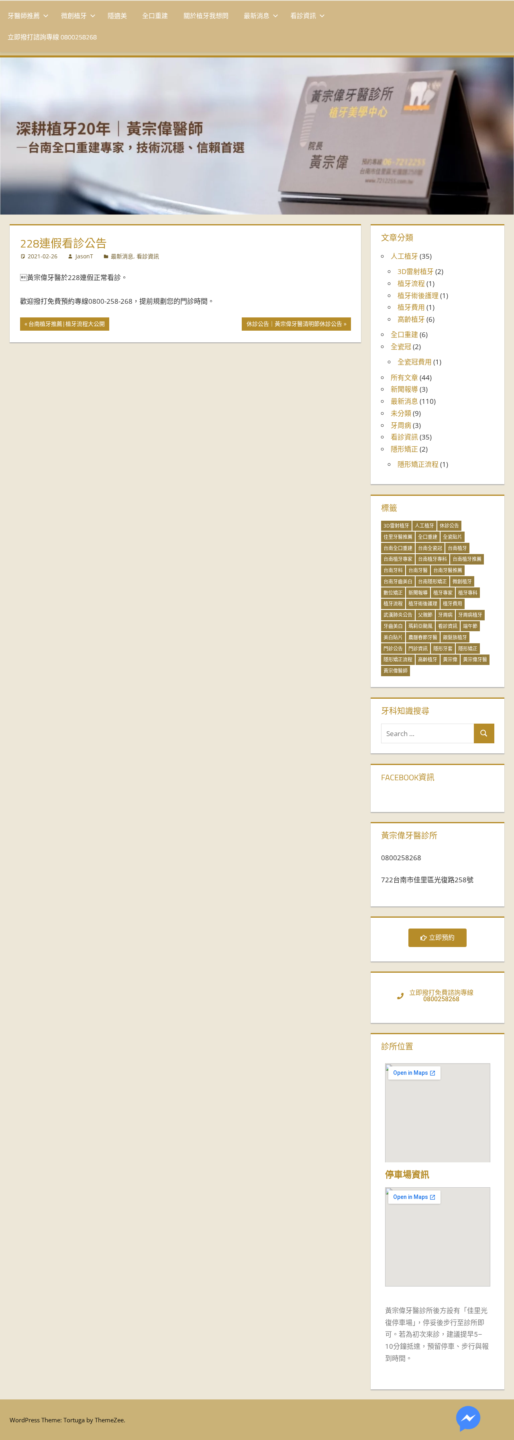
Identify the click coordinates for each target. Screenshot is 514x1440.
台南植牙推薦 (467, 559)
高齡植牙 (411, 319)
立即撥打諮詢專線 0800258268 (52, 37)
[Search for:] (427, 733)
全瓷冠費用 (415, 361)
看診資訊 (303, 15)
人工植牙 (404, 256)
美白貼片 (393, 637)
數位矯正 (393, 592)
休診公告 (449, 525)
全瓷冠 (401, 346)
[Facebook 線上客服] (468, 1420)
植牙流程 (411, 283)
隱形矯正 (404, 449)
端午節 (470, 626)
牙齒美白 (393, 626)
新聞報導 (404, 389)
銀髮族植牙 (455, 637)
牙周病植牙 (470, 615)
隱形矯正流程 (418, 464)
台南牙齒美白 (397, 581)
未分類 (401, 413)
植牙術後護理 (418, 295)
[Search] (484, 733)
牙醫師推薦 (24, 15)
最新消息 (256, 15)
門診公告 (393, 648)
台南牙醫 (418, 570)
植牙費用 (411, 307)
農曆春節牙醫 (422, 637)
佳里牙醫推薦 (397, 537)
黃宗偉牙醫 (475, 659)
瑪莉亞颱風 (420, 626)
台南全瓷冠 (430, 548)
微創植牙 (74, 15)
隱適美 (117, 15)
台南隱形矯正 (432, 581)
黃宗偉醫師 (395, 670)
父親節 (425, 615)
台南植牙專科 (432, 559)
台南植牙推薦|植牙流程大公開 (66, 322)
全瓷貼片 (452, 537)
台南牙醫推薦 (447, 570)
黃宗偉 (450, 659)
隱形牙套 (443, 648)
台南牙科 (393, 570)
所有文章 (404, 377)
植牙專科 (467, 592)
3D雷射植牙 (416, 271)
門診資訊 (418, 648)
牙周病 (401, 425)
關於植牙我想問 (206, 15)
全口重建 (155, 15)
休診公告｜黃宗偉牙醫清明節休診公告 (294, 322)
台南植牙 (457, 548)
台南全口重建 (397, 548)
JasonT (84, 256)
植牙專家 (443, 592)
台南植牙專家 (397, 559)
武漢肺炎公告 (397, 615)
